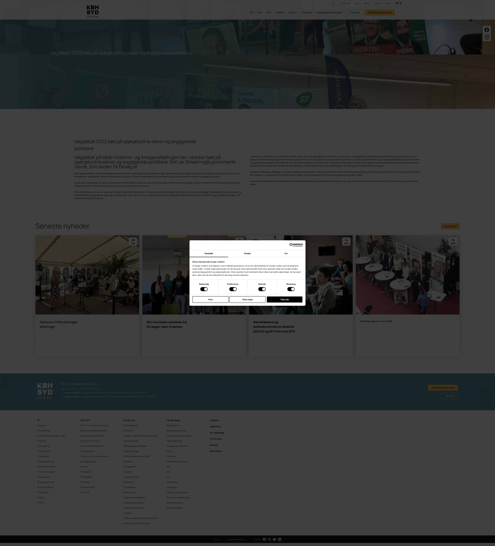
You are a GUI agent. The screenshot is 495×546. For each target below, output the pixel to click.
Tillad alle (284, 299)
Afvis (210, 299)
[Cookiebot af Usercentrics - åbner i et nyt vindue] (291, 245)
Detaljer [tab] (247, 253)
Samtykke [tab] (208, 253)
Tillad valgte (247, 299)
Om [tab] (286, 253)
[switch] (233, 289)
